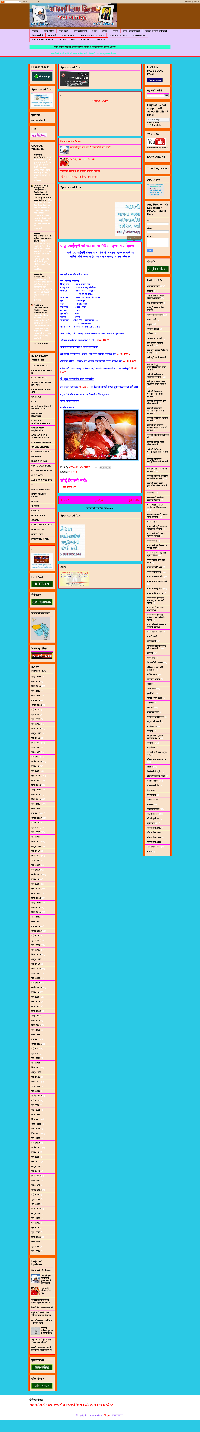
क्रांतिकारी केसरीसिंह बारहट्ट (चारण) (155, 498)
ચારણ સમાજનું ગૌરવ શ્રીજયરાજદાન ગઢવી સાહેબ (43, 238)
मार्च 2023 (35, 1143)
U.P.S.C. (35, 501)
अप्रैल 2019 (36, 931)
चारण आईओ (63, 31)
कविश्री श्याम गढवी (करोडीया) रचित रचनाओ (157, 484)
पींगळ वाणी (151, 688)
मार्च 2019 (35, 926)
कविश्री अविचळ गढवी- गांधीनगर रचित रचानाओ (156, 382)
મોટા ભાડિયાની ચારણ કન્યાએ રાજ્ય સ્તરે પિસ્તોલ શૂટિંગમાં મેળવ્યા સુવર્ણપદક (71, 1404)
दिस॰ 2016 (36, 799)
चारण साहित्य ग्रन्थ (155, 593)
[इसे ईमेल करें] (101, 468)
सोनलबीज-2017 (154, 847)
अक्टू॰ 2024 (36, 1213)
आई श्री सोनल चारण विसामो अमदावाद (155, 297)
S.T (33, 484)
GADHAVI (36, 397)
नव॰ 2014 (35, 681)
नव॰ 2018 (35, 907)
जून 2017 (35, 827)
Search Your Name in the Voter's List (41, 407)
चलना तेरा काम (40, 157)
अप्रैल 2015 (36, 705)
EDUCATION (37, 529)
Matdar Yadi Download (37, 414)
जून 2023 (35, 1157)
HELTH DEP (37, 534)
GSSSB (35, 520)
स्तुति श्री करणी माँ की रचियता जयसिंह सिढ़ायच (80, 171)
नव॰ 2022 (35, 1128)
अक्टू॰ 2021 (36, 1072)
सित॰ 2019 (36, 954)
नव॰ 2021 (35, 1077)
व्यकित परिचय (152, 781)
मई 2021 (35, 1048)
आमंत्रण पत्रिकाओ (155, 315)
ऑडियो (104, 31)
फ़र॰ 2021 (35, 1034)
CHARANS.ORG (39, 378)
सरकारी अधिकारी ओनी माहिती (156, 31)
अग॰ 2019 (35, 950)
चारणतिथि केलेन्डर (154, 632)
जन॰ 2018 (35, 860)
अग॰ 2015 (35, 724)
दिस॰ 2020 (36, 1025)
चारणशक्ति (38, 274)
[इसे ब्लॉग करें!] (103, 468)
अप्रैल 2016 (36, 761)
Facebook (36, 456)
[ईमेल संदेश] (95, 467)
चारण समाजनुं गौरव (155, 588)
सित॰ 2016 (36, 785)
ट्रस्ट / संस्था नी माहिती (131, 31)
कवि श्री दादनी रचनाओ (156, 357)
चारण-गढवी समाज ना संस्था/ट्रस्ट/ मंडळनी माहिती (155, 600)
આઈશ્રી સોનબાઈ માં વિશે (82, 159)
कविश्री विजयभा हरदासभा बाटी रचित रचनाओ (157, 477)
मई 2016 (35, 766)
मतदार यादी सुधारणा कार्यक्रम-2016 (155, 736)
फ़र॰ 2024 (35, 1185)
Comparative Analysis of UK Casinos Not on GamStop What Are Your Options (42, 195)
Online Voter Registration (37, 429)
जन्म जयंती (72, 471)
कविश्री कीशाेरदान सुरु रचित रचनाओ (156, 402)
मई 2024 (35, 1194)
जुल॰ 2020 (35, 1001)
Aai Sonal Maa (41, 343)
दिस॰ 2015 (36, 743)
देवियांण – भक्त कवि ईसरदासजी (155, 668)
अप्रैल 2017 (36, 818)
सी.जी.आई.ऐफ (153, 814)
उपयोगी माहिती (153, 329)
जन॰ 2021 (35, 1030)
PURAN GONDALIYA (41, 442)
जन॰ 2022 (35, 1086)
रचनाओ (150, 743)
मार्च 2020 (35, 983)
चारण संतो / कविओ (79, 116)
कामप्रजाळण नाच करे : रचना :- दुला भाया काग (40, 1301)
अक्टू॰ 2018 (36, 903)
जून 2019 (35, 940)
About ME (85, 40)
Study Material (139, 35)
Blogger (108, 1415)
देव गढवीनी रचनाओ (155, 662)
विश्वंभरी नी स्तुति (154, 771)
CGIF (33, 401)
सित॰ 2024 (36, 1208)
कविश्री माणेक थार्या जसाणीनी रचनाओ (155, 375)
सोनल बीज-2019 (154, 837)
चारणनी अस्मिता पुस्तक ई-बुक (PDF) (47, 1330)
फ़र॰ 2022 (35, 1091)
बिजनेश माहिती (37, 35)
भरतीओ (150, 731)
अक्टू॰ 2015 (36, 733)
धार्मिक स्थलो (152, 674)
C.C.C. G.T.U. (37, 475)
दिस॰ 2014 (36, 686)
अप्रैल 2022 (36, 1096)
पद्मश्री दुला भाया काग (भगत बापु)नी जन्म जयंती (90, 147)
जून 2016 (35, 771)
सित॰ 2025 (36, 1237)
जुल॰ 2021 (35, 1058)
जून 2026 (35, 1246)
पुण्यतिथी (150, 693)
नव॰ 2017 (35, 851)
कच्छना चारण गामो (154, 338)
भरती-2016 (152, 726)
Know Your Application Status (40, 421)
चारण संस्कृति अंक (154, 567)
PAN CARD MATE (40, 539)
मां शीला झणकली (40, 277)
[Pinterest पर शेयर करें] (109, 468)
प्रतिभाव (150, 703)
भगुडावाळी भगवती (154, 721)
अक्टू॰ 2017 (36, 846)
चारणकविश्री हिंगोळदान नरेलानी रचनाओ (156, 625)
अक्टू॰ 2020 (36, 1016)
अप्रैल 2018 (36, 874)
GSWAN (35, 511)
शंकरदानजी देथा (153, 785)
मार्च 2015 (35, 700)
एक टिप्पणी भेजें (69, 487)
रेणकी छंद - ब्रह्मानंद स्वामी (42, 1307)
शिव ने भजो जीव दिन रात (70, 141)
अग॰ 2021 (35, 1063)
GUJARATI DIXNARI (41, 452)
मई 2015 (35, 710)
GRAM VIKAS (38, 515)
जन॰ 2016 (35, 747)
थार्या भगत (151, 658)
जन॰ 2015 (35, 691)
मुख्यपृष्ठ (35, 31)
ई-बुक (94, 31)
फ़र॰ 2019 (35, 921)
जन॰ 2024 (35, 1180)
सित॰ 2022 (36, 1119)
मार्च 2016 (35, 757)
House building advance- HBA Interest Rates (41, 310)
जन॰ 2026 (35, 1241)
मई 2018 (35, 879)
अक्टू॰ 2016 (36, 790)
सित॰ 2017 (36, 841)
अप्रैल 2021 (36, 1044)
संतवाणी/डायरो (153, 800)
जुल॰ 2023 (35, 1161)
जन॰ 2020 (35, 973)
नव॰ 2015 (35, 738)
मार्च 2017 (35, 813)
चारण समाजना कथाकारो (157, 581)
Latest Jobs (100, 40)
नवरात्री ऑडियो (153, 679)
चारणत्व (37, 234)
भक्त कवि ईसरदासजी (155, 717)
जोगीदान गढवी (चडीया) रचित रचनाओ (87, 127)
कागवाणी (150, 493)
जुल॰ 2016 (35, 776)
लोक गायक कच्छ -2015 (156, 759)
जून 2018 (35, 884)
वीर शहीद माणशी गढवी (156, 776)
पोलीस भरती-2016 (154, 698)
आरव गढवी (151, 319)
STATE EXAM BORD (41, 466)
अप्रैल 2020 (36, 987)
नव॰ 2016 (35, 794)
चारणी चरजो (152, 636)
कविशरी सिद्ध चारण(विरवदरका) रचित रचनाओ (156, 367)
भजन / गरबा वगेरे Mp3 (81, 122)
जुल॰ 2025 (35, 1232)
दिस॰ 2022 (36, 1133)
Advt (149, 851)
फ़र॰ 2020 (35, 978)
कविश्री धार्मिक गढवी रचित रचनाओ (155, 443)
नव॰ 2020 (35, 1020)
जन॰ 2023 (35, 1138)
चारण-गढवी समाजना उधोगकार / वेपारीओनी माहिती (156, 617)
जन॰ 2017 (35, 804)
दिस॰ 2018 (36, 912)
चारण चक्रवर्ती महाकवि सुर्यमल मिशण (156, 554)
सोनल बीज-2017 (154, 832)
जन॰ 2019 (35, 917)
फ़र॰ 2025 (35, 1223)
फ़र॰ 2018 (35, 865)
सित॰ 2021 (36, 1067)
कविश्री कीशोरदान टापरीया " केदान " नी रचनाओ (155, 410)
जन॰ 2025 (35, 1218)
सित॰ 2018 (36, 898)
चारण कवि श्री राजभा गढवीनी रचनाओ (156, 534)
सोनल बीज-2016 (154, 828)
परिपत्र (150, 684)
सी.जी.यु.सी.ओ (153, 818)
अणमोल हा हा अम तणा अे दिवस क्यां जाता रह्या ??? (41, 1348)
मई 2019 (35, 936)
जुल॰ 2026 (35, 1251)
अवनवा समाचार (153, 286)
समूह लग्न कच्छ (153, 809)
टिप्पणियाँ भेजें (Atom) (104, 508)
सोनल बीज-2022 (154, 842)
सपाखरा (150, 804)
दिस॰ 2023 (36, 1176)
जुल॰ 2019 (35, 945)
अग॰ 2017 (35, 837)
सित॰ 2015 (36, 728)
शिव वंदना (151, 790)
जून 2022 (35, 1105)
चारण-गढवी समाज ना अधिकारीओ (155, 608)
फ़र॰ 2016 (35, 752)
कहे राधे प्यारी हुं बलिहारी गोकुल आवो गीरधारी (79, 176)
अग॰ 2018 (35, 893)
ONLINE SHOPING (40, 447)
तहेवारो (150, 653)
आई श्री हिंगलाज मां (155, 303)
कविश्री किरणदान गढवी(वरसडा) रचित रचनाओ (155, 394)
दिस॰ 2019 (36, 968)
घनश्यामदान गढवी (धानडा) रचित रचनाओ (157, 515)
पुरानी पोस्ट (134, 500)
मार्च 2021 (35, 1039)
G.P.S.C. (35, 506)
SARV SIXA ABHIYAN (41, 525)
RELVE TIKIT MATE (40, 489)
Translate (156, 125)
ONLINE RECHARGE (41, 470)
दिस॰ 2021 (36, 1081)
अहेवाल (150, 291)
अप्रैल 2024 (36, 1190)
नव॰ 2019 (35, 964)
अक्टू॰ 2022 (36, 1124)
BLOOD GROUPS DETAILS (92, 35)
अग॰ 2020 (35, 1006)
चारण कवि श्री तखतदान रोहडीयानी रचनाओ (157, 527)
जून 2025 (35, 1227)
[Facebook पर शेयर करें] (107, 468)
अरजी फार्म (52, 35)
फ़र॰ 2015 (35, 695)
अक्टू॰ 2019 (36, 959)
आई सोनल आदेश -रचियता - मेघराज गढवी (41, 1321)
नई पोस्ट (64, 500)
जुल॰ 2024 (35, 1199)
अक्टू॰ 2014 (36, 677)
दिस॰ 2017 (36, 856)
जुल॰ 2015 (35, 719)
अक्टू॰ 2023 (36, 1166)
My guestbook (38, 120)
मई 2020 (35, 992)
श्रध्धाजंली (151, 795)
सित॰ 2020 (36, 1011)
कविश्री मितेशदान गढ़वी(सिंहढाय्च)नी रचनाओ (157, 460)
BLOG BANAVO (39, 461)
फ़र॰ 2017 (35, 808)
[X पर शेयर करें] (105, 468)
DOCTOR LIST (68, 35)
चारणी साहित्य (49, 31)
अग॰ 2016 (35, 780)
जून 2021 (35, 1053)
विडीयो (115, 31)
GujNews (38, 305)
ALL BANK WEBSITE (41, 480)
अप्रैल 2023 (36, 1147)
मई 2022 (35, 1100)
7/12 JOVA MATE (39, 366)
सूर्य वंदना (151, 823)
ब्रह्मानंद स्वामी (153, 712)
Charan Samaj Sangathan (41, 186)
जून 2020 (35, 997)
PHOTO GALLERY (67, 40)
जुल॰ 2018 (35, 888)
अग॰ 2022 (35, 1114)
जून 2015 (35, 714)
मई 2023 (35, 1152)
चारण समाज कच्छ (154, 572)
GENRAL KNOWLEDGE (42, 40)
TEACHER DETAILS (118, 35)
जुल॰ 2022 (35, 1110)
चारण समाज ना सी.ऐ (155, 576)
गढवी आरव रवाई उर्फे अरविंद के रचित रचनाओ (156, 506)
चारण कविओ (152, 541)
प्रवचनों (150, 707)
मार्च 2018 (35, 870)
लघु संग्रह (151, 747)
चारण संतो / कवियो (80, 31)
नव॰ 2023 (35, 1171)
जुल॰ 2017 (35, 832)
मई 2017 (35, 823)
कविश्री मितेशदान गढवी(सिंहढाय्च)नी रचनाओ (157, 450)
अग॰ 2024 (35, 1204)
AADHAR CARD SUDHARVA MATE (40, 436)
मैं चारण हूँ (38, 155)
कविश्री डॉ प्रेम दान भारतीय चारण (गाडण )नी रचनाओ (157, 427)
